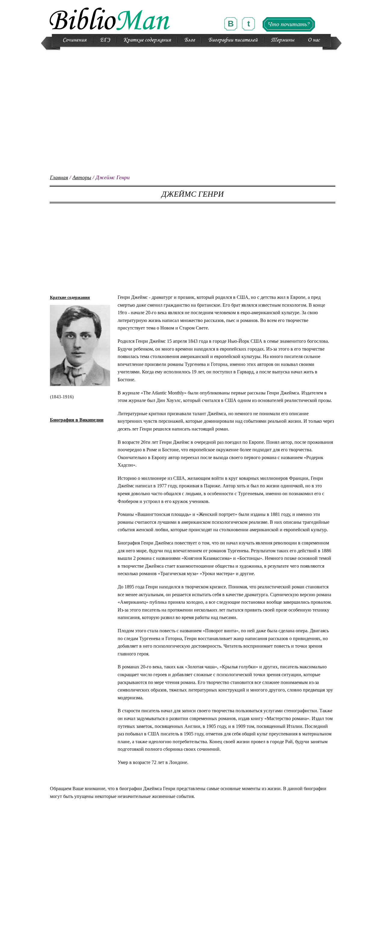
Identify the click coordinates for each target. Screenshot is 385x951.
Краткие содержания (147, 40)
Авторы (81, 177)
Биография (76, 419)
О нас (314, 40)
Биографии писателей (232, 40)
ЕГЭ (105, 40)
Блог (189, 40)
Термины (282, 40)
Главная (59, 177)
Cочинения (74, 40)
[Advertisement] (192, 132)
